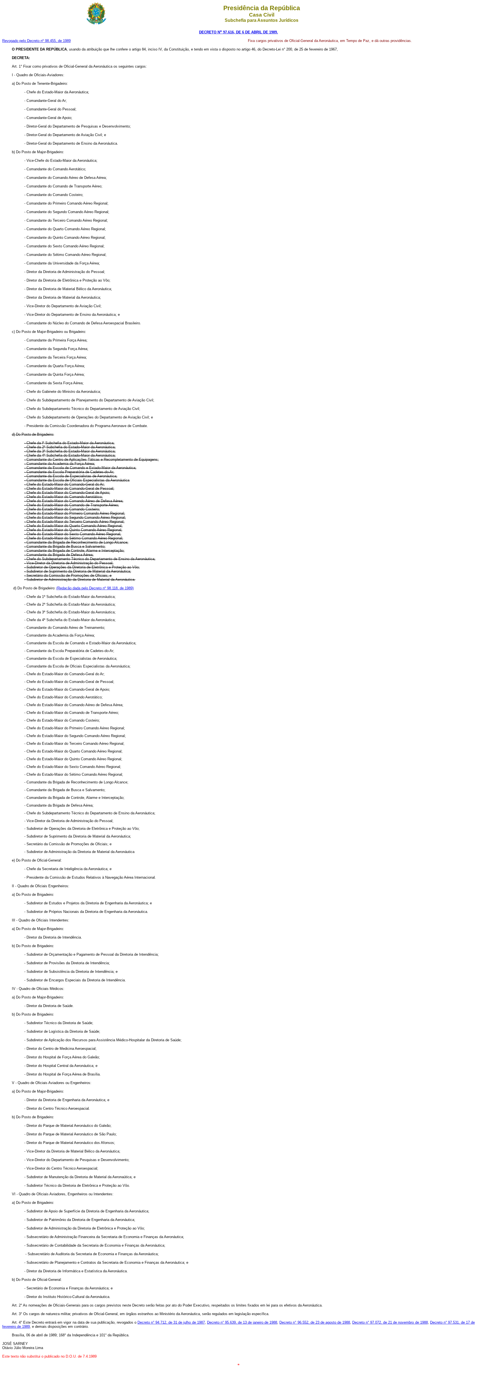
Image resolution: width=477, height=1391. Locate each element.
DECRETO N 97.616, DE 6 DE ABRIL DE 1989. (238, 32)
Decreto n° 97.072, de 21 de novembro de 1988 (390, 1322)
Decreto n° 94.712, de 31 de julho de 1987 (171, 1322)
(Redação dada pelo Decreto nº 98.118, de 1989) (95, 588)
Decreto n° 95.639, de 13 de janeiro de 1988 (242, 1322)
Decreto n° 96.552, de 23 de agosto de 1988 (314, 1322)
